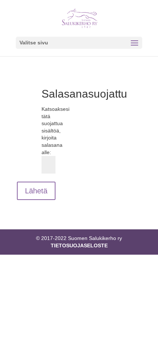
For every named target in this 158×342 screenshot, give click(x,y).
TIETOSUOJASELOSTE (79, 245)
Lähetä (36, 191)
